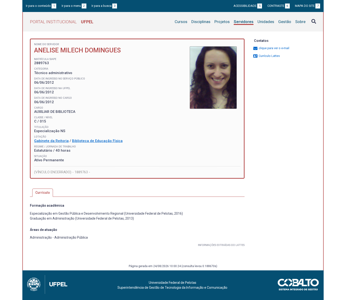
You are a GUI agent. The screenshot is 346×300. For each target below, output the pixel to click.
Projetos (222, 21)
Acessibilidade (247, 6)
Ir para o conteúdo (40, 6)
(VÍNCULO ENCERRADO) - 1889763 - (62, 172)
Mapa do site (307, 6)
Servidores (243, 21)
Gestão (284, 21)
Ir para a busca (104, 6)
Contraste (277, 6)
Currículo (42, 192)
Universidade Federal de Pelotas (172, 282)
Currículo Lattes (269, 56)
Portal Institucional (61, 21)
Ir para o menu (73, 6)
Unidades (265, 21)
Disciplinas (200, 21)
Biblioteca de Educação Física (97, 141)
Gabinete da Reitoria (51, 141)
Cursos (181, 21)
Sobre (300, 21)
